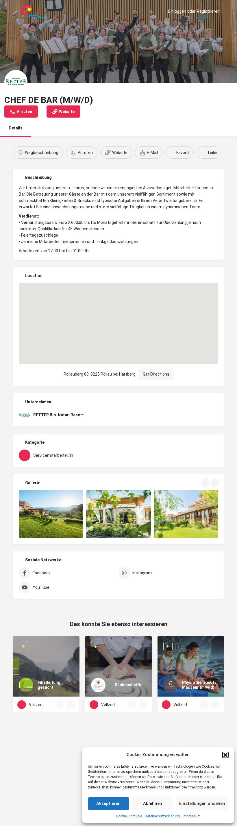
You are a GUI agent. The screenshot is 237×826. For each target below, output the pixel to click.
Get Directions (156, 374)
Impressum (192, 816)
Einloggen (177, 11)
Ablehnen (152, 803)
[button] (225, 755)
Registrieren (208, 11)
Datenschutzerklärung (162, 816)
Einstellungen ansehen (202, 803)
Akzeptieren (108, 803)
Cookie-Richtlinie (129, 816)
